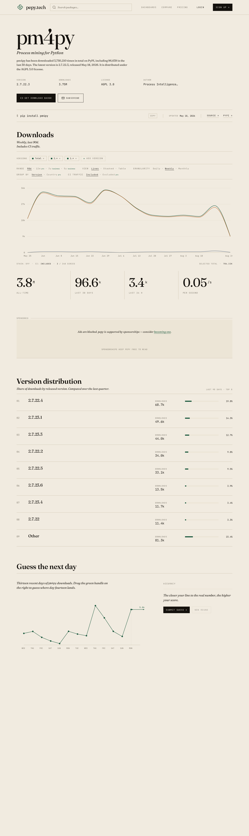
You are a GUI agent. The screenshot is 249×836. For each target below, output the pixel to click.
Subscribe (73, 98)
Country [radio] (54, 175)
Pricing (182, 7)
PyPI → (227, 115)
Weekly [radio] (169, 169)
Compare (167, 7)
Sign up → (222, 7)
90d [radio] (29, 169)
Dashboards (148, 7)
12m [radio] (40, 169)
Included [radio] (92, 175)
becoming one (162, 331)
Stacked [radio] (108, 169)
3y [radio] (54, 169)
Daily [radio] (157, 169)
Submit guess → (176, 610)
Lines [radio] (95, 169)
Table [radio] (122, 169)
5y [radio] (69, 169)
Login (200, 7)
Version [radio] (37, 175)
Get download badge (38, 98)
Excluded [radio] (110, 175)
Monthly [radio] (183, 169)
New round (201, 610)
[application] (124, 221)
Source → (213, 115)
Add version (93, 158)
